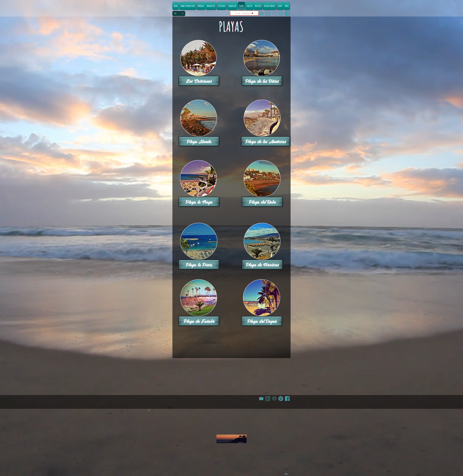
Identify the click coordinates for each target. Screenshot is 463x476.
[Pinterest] (281, 13)
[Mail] (274, 13)
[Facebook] (287, 13)
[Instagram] (268, 13)
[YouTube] (261, 13)
